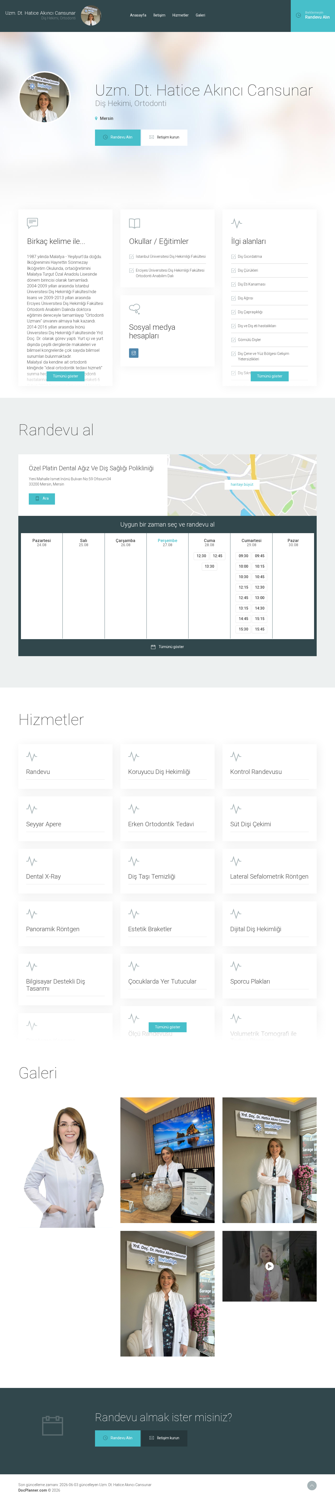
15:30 (243, 629)
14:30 (259, 608)
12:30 (201, 556)
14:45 (243, 619)
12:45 (217, 556)
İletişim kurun (168, 137)
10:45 (259, 577)
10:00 (243, 566)
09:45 (259, 556)
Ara (46, 498)
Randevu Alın (121, 137)
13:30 (209, 566)
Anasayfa (138, 15)
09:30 (243, 556)
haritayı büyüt (242, 484)
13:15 (243, 608)
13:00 (259, 598)
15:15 (259, 619)
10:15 (259, 566)
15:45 (259, 629)
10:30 (243, 577)
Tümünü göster (65, 376)
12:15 (243, 587)
